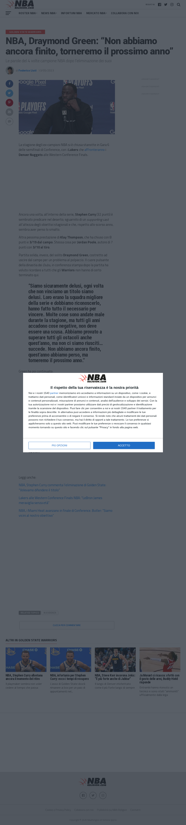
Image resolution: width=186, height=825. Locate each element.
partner (54, 393)
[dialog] (93, 412)
